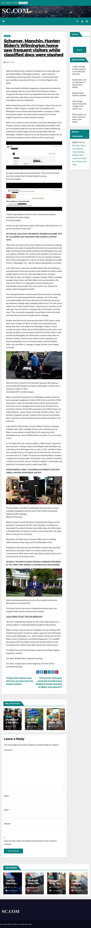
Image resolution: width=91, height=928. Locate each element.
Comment (8, 750)
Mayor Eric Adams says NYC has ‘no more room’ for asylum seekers (19, 681)
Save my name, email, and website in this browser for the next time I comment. (30, 842)
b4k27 (10, 924)
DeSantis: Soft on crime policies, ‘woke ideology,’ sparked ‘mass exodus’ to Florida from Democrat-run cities (79, 155)
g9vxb (6, 924)
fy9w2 (30, 924)
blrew (1, 924)
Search (75, 34)
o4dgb (22, 924)
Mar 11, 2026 (12, 887)
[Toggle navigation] (86, 21)
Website (7, 824)
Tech (7, 877)
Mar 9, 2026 (77, 887)
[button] (77, 21)
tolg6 (26, 924)
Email (7, 810)
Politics (7, 36)
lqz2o (18, 924)
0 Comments (12, 890)
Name (7, 796)
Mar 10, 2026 (34, 887)
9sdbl (14, 924)
